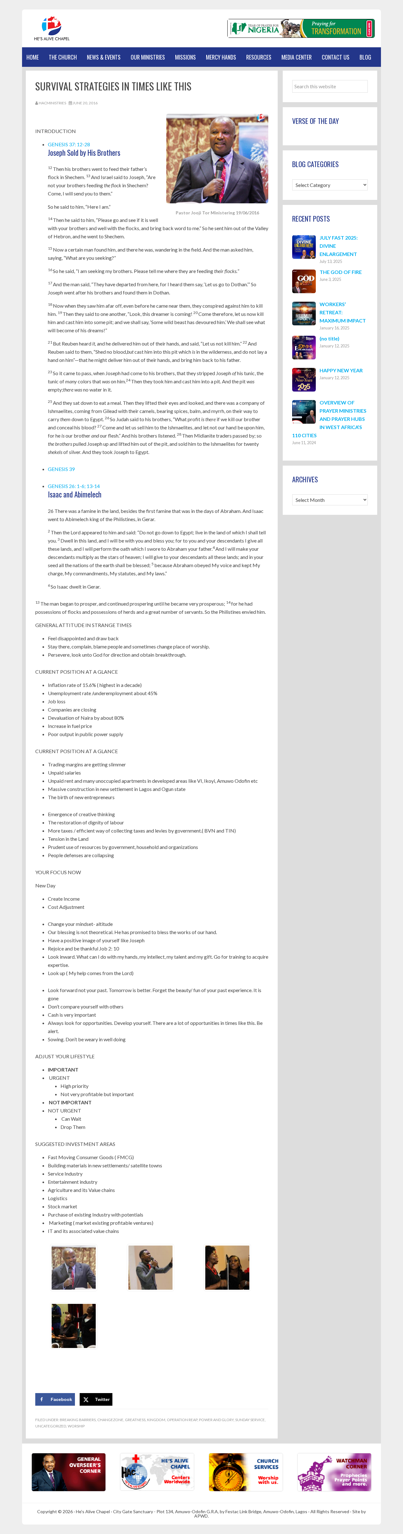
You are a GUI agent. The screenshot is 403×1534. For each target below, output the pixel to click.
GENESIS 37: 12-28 (69, 144)
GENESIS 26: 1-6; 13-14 (74, 486)
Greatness (135, 1419)
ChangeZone (110, 1419)
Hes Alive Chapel (52, 28)
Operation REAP (182, 1419)
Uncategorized (50, 1426)
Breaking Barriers (78, 1419)
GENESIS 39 (61, 469)
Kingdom (156, 1419)
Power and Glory (216, 1419)
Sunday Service (250, 1419)
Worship (76, 1426)
